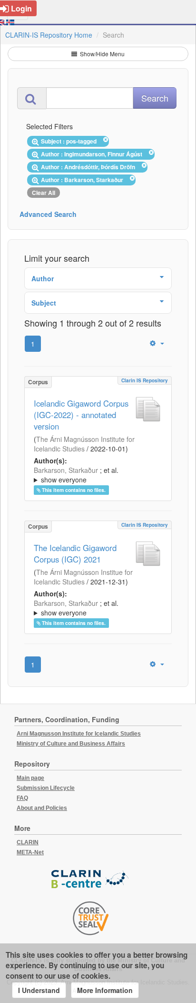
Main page (30, 778)
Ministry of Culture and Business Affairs (71, 743)
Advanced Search (48, 214)
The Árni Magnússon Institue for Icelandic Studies (83, 576)
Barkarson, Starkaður (66, 470)
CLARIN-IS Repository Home (48, 35)
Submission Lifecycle (46, 788)
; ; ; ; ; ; (92, 607)
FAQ (22, 798)
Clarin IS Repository (144, 380)
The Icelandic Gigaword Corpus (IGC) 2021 (75, 553)
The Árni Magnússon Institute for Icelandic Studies (84, 443)
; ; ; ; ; (92, 474)
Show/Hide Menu (101, 54)
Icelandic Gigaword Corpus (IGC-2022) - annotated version (81, 415)
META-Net (30, 852)
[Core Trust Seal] (90, 918)
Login (21, 8)
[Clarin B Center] (91, 879)
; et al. (76, 474)
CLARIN (28, 842)
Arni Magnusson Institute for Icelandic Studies (79, 733)
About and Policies (42, 808)
